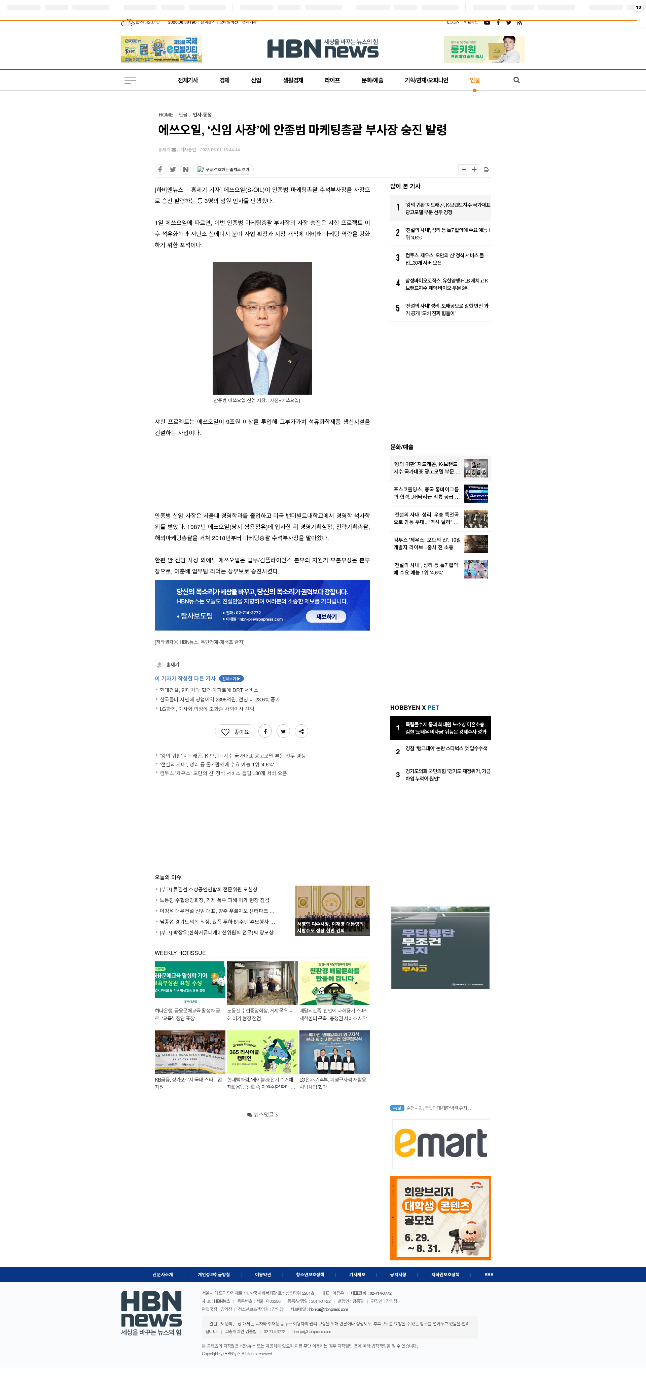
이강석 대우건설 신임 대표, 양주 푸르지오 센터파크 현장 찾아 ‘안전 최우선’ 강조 (217, 910)
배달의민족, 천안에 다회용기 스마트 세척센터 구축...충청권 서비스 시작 (334, 1014)
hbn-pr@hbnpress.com (328, 1309)
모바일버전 (228, 22)
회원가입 (471, 22)
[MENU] (131, 80)
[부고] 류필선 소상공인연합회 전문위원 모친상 (208, 889)
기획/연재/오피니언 (426, 80)
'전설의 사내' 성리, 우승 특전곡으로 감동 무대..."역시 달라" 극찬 (426, 518)
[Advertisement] (262, 470)
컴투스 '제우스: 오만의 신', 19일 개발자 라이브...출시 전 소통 (427, 543)
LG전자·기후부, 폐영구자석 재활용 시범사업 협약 (332, 1083)
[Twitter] (508, 22)
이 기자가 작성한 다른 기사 (198, 678)
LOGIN (453, 22)
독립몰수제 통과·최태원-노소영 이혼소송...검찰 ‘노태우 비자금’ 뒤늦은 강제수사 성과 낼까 (446, 728)
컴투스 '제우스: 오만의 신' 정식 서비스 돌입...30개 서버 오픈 (444, 259)
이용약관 (263, 1274)
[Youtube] (487, 22)
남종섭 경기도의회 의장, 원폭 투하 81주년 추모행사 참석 (217, 921)
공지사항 (398, 1274)
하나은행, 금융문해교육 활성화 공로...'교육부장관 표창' (187, 1014)
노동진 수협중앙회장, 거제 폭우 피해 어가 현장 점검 (215, 899)
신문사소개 (163, 1274)
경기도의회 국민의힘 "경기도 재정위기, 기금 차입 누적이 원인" (448, 774)
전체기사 (249, 22)
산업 (256, 80)
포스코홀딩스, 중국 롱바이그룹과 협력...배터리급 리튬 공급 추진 (427, 493)
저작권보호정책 (445, 1274)
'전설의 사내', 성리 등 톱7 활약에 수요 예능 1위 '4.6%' (448, 233)
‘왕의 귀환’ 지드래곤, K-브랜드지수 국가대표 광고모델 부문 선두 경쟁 (447, 208)
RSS (489, 1274)
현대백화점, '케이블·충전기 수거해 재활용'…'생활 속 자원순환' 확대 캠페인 (261, 1083)
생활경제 (293, 80)
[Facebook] (498, 22)
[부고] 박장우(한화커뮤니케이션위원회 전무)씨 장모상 (217, 932)
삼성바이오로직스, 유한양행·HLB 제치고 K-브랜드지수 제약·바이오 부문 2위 (447, 284)
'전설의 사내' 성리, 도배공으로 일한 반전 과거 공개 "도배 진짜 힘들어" (446, 309)
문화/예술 (372, 80)
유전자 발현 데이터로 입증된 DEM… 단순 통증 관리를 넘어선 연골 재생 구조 (440, 1107)
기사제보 (357, 1274)
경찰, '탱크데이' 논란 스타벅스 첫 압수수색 (446, 748)
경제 (224, 80)
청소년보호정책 (310, 1274)
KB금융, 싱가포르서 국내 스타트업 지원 (188, 1083)
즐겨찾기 (208, 22)
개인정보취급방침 (214, 1274)
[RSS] (519, 22)
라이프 (332, 80)
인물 (475, 80)
